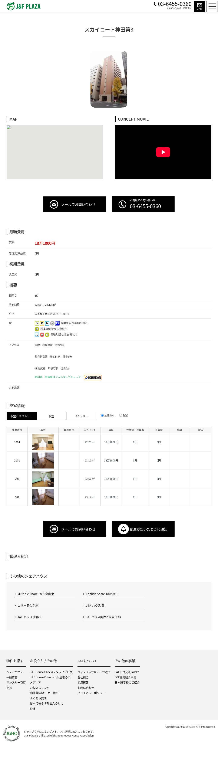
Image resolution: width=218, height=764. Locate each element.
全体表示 (109, 415)
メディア (35, 682)
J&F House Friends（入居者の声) (50, 677)
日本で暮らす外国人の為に (46, 703)
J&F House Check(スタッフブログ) (51, 672)
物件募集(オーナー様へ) (44, 693)
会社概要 (83, 677)
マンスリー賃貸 (16, 682)
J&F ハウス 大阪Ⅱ (29, 617)
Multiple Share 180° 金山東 (35, 594)
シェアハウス (14, 672)
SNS (32, 708)
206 (17, 479)
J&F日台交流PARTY (127, 672)
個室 (51, 416)
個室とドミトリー (21, 416)
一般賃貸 (11, 677)
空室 (125, 415)
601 (17, 497)
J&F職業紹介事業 (125, 677)
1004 (17, 442)
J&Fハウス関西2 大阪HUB (103, 617)
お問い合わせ (85, 688)
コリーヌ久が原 (27, 605)
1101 (17, 460)
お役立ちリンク (39, 688)
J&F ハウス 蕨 (95, 605)
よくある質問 (38, 698)
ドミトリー (81, 416)
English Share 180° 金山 (102, 594)
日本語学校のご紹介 (127, 682)
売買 (9, 688)
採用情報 (83, 682)
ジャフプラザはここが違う (93, 672)
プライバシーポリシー (91, 693)
